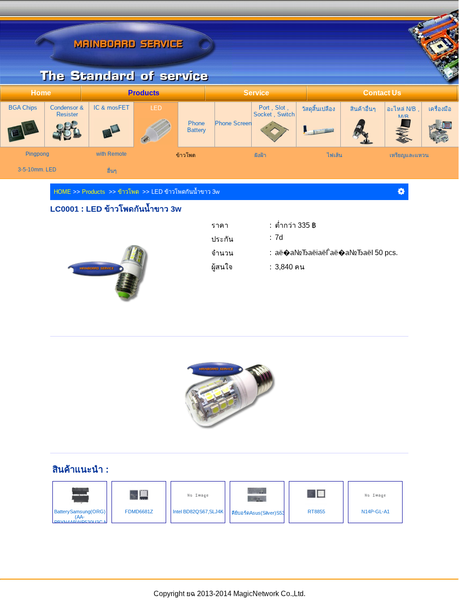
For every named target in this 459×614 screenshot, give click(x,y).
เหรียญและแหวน (409, 155)
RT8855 (316, 511)
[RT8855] (316, 494)
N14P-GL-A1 (375, 511)
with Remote (111, 154)
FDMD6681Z (139, 511)
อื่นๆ (111, 171)
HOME (62, 191)
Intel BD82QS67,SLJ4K (198, 511)
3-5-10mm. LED (37, 169)
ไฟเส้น (334, 155)
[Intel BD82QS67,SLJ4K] (198, 494)
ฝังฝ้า (260, 155)
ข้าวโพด (128, 191)
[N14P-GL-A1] (375, 494)
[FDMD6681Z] (139, 494)
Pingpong (37, 154)
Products (93, 191)
